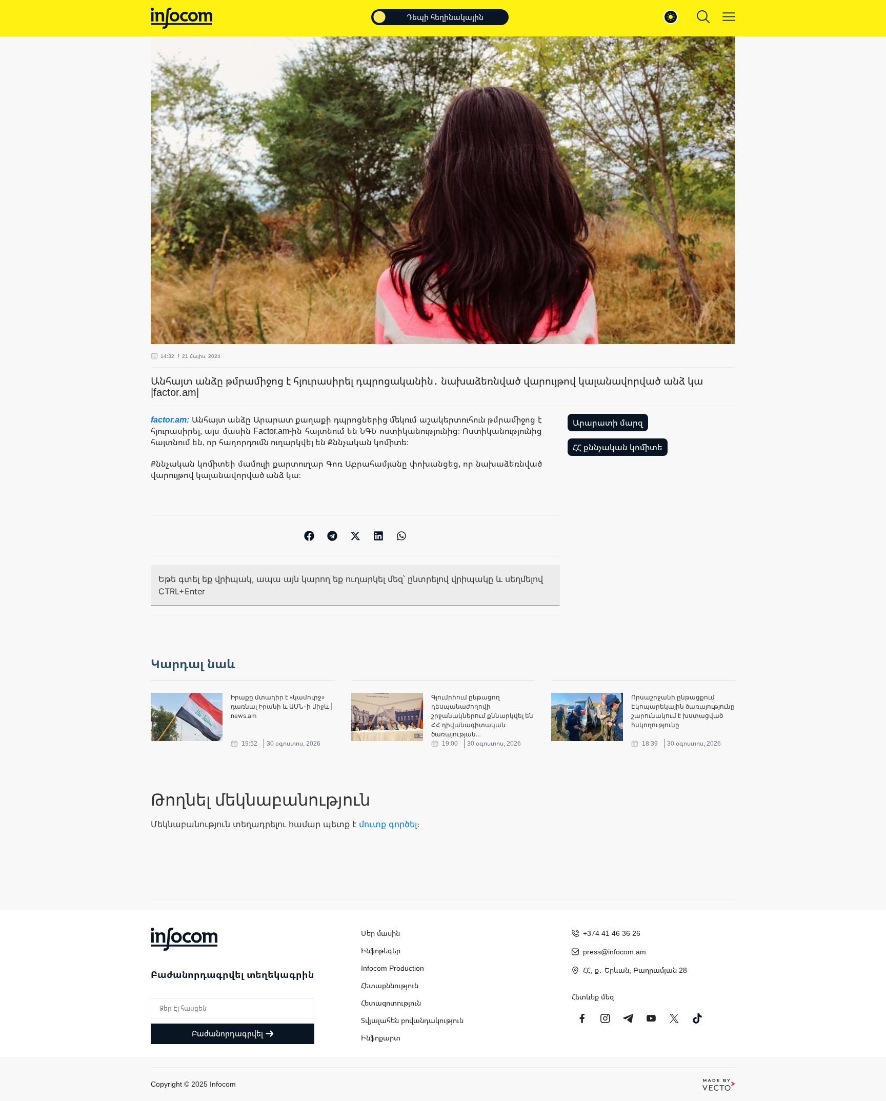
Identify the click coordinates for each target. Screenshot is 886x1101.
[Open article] (187, 717)
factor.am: (171, 419)
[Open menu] (728, 16)
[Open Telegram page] (628, 1018)
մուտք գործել (388, 824)
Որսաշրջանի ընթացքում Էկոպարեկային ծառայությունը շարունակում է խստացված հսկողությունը (683, 711)
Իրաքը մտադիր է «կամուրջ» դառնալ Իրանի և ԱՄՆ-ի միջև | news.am (282, 706)
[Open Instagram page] (605, 1018)
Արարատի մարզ (608, 422)
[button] (309, 535)
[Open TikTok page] (697, 1018)
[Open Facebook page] (582, 1018)
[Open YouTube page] (651, 1018)
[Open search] (703, 16)
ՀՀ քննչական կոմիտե (617, 447)
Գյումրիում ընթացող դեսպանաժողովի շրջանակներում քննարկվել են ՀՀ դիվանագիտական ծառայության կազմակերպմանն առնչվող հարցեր (482, 716)
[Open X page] (674, 1018)
